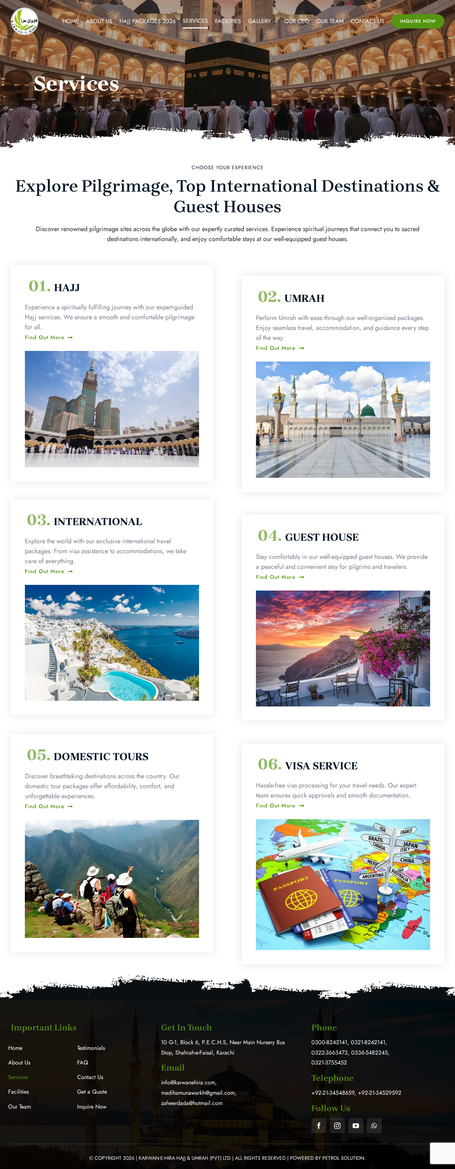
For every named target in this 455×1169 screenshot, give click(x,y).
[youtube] (355, 1125)
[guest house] (343, 593)
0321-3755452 (329, 1062)
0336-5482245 (369, 1052)
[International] (112, 588)
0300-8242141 (329, 1042)
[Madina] (343, 364)
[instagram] (337, 1125)
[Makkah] (112, 354)
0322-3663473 (329, 1052)
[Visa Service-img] (343, 822)
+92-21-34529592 (379, 1093)
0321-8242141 (368, 1042)
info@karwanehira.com (188, 1082)
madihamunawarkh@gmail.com (198, 1093)
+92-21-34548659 (332, 1093)
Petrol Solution (343, 1158)
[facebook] (318, 1125)
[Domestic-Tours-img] (112, 823)
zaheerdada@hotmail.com (192, 1103)
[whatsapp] (374, 1125)
